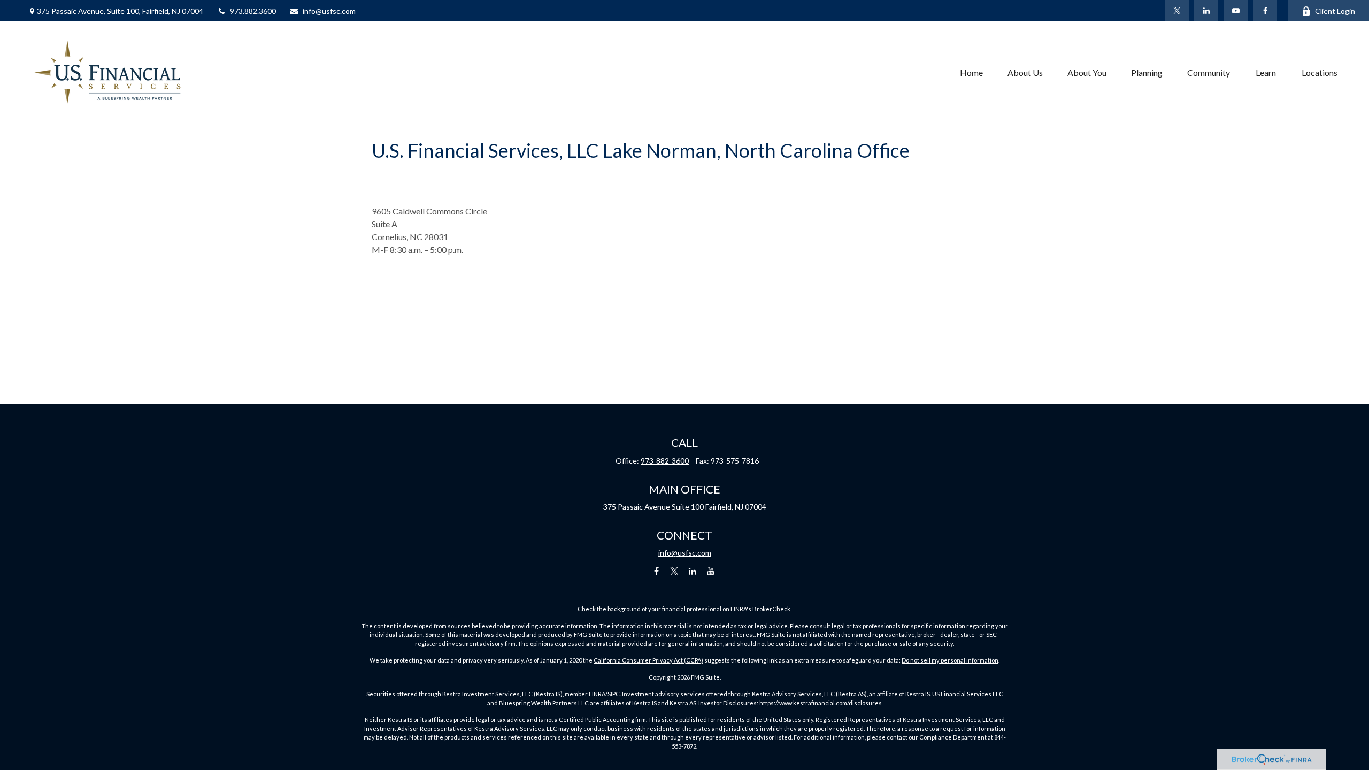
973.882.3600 (253, 11)
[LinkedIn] (1206, 10)
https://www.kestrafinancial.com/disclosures (820, 702)
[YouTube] (1236, 10)
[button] (971, 72)
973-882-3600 (665, 460)
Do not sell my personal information (950, 660)
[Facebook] (1265, 10)
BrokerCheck (771, 608)
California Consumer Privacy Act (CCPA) (648, 660)
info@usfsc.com (329, 11)
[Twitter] (1177, 10)
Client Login (1335, 11)
